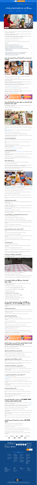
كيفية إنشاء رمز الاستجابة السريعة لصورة (28, 458)
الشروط (6, 467)
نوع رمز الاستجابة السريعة (13, 86)
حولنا (14, 468)
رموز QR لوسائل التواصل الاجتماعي (9, 187)
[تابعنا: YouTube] (23, 444)
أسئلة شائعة (28, 468)
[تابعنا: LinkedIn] (25, 444)
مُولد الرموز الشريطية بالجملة (9, 455)
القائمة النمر (30, 402)
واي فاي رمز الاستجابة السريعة (20, 151)
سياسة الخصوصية (7, 470)
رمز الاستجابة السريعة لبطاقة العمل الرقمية (15, 455)
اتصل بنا (28, 469)
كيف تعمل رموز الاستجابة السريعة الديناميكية (28, 455)
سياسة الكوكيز (6, 471)
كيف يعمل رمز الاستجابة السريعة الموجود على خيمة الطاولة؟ (12, 44)
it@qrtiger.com (22, 468)
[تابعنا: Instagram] (21, 444)
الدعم (21, 467)
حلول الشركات (15, 470)
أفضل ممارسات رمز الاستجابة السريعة (7, 378)
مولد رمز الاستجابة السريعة (16, 287)
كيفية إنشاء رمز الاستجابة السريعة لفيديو (22, 458)
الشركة (15, 467)
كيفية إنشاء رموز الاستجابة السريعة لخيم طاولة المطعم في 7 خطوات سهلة (14, 47)
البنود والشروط (6, 468)
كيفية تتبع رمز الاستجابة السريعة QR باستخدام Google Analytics (28, 462)
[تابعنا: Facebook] (19, 444)
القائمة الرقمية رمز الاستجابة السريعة (8, 130)
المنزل (32, 4)
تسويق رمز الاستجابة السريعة (15, 147)
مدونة (29, 4)
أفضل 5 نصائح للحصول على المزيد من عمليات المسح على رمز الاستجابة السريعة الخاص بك (16, 52)
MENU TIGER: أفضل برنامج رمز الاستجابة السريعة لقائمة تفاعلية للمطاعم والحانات (15, 53)
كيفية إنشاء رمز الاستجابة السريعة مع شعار (9, 458)
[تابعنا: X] (17, 444)
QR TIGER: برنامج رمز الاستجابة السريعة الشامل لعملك (11, 54)
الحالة (14, 469)
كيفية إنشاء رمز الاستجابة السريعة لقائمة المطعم (22, 461)
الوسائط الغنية (8, 208)
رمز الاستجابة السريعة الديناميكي (9, 50)
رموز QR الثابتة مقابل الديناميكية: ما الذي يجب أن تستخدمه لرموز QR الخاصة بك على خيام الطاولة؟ (17, 48)
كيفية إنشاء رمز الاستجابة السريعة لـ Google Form (16, 458)
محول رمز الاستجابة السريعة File (16, 461)
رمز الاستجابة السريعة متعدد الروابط (21, 455)
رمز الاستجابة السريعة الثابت (8, 49)
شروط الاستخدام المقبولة (8, 469)
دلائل (28, 467)
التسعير (14, 471)
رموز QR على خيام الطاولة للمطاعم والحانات (22, 4)
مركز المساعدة (29, 470)
